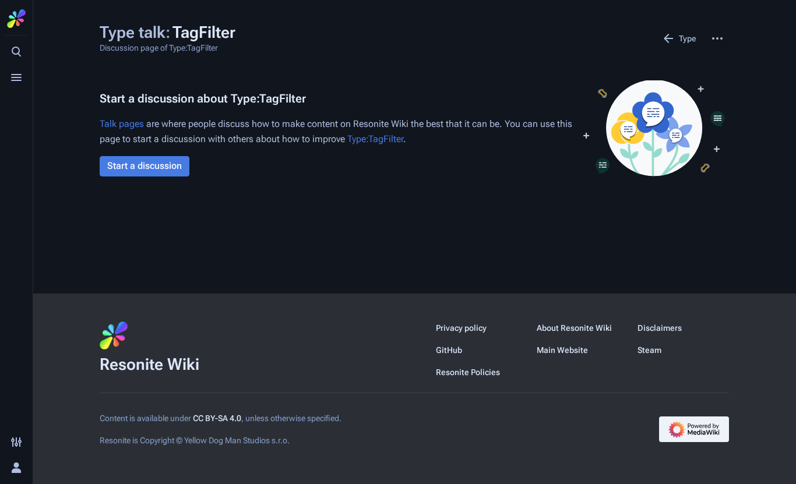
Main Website (562, 350)
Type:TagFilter (375, 138)
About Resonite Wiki (574, 328)
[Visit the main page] (16, 18)
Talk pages (122, 123)
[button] (144, 166)
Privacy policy (461, 328)
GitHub (449, 350)
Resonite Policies (468, 372)
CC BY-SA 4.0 (217, 418)
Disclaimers (659, 328)
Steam (649, 350)
